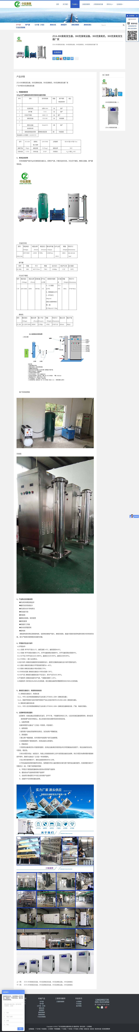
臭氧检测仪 (87, 25)
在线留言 (119, 4)
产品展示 (74, 4)
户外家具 (75, 1029)
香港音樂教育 (106, 1029)
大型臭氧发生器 (98, 4)
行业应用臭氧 (20, 27)
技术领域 (78, 1006)
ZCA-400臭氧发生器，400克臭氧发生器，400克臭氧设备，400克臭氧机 (48, 982)
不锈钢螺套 (57, 1029)
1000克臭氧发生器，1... (112, 102)
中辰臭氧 (44, 1029)
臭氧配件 (64, 25)
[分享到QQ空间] (57, 58)
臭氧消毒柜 (75, 25)
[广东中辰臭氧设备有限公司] (23, 6)
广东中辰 (38, 1029)
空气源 (18, 25)
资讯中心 (109, 4)
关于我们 (65, 4)
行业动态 (78, 1003)
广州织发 (69, 1029)
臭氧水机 (53, 25)
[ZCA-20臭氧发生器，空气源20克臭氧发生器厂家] (112, 125)
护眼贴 (81, 1029)
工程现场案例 (86, 4)
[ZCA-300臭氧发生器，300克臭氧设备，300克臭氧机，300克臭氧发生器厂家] (31, 51)
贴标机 (92, 1029)
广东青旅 (63, 1029)
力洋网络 (89, 1026)
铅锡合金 (86, 1029)
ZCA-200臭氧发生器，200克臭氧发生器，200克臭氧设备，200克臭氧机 (48, 985)
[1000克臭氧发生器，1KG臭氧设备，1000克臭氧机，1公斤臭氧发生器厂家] (112, 100)
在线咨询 (57, 52)
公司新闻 (78, 1001)
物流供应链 (98, 1029)
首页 (57, 4)
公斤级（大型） (40, 25)
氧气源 (27, 25)
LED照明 (50, 1029)
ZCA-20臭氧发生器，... (112, 127)
